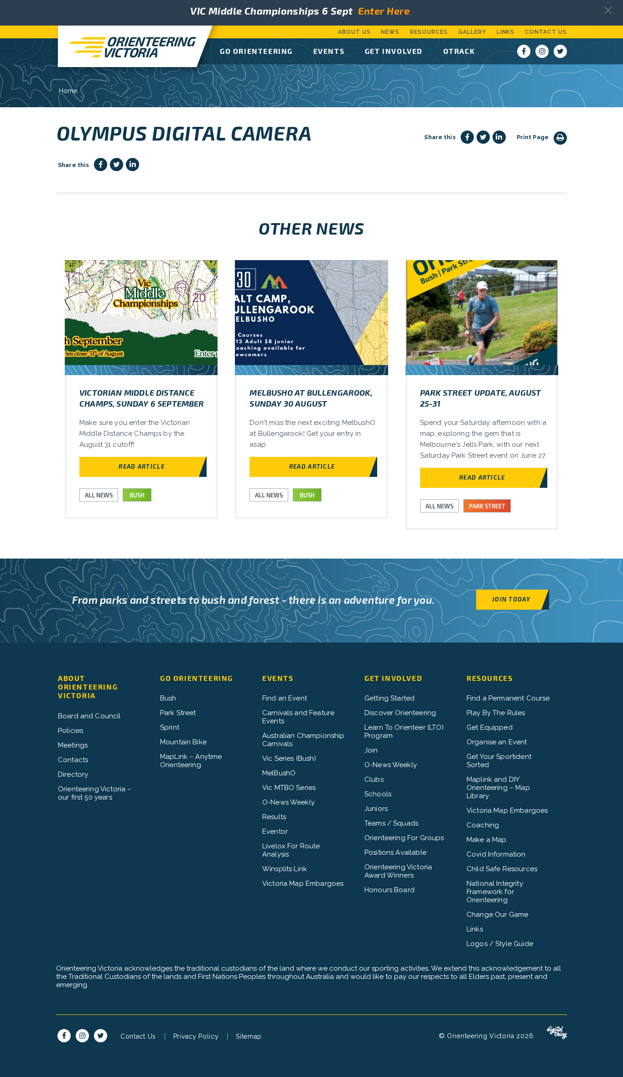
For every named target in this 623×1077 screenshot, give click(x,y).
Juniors (376, 809)
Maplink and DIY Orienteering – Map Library (498, 787)
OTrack (459, 51)
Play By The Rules (496, 713)
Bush (168, 698)
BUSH (137, 495)
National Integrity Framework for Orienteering (495, 891)
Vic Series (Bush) (289, 758)
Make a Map (487, 840)
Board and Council (89, 716)
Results (274, 817)
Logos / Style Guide (500, 944)
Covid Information (496, 854)
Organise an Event (497, 742)
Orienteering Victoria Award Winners (398, 871)
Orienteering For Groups (404, 838)
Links (506, 32)
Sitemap (249, 1036)
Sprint (169, 727)
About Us (354, 32)
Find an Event (284, 698)
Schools (377, 794)
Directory (73, 774)
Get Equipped (490, 727)
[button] (608, 10)
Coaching (483, 825)
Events (329, 51)
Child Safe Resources (502, 869)
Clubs (374, 779)
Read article (142, 466)
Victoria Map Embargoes (302, 883)
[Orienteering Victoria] (127, 46)
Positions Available (395, 852)
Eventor (275, 831)
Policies (70, 731)
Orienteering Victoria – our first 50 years (94, 793)
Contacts (73, 760)
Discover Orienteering (400, 713)
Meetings (73, 745)
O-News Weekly (288, 802)
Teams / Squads (391, 823)
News (390, 32)
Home (68, 90)
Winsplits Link (284, 869)
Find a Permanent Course (508, 698)
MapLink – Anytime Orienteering (191, 761)
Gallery (472, 32)
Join (371, 750)
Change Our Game (497, 914)
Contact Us (546, 32)
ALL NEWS (99, 495)
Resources (429, 32)
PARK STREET (487, 506)
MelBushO (279, 773)
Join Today (511, 599)
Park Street (178, 713)
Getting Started (389, 698)
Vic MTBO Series (289, 788)
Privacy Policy (196, 1036)
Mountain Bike (183, 742)
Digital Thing (557, 1033)
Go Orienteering (256, 51)
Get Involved (394, 51)
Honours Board (389, 890)
